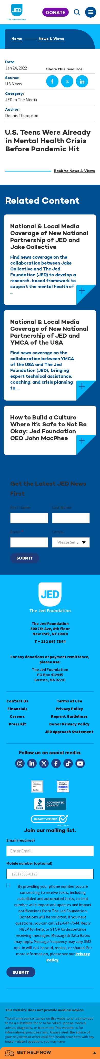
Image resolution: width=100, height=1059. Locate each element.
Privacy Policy (69, 708)
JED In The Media (21, 100)
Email (16, 531)
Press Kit (17, 723)
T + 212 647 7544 (50, 641)
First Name (20, 507)
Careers (17, 716)
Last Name (61, 507)
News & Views (51, 39)
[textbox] (70, 542)
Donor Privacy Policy (69, 723)
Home (17, 39)
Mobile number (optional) (29, 863)
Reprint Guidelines (69, 716)
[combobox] (71, 542)
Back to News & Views (74, 171)
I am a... (58, 531)
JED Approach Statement (69, 731)
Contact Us (17, 700)
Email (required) (20, 840)
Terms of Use (69, 700)
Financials (17, 708)
